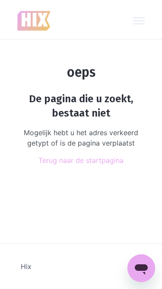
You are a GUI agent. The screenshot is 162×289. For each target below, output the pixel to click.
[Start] (34, 21)
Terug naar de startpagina (81, 160)
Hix (26, 266)
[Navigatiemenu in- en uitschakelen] (139, 20)
